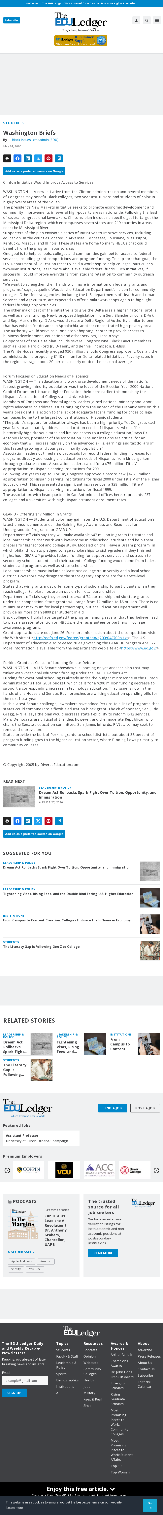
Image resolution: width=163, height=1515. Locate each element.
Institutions (13, 915)
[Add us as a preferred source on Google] (59, 158)
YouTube (35, 1269)
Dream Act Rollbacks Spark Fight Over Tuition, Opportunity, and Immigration (98, 795)
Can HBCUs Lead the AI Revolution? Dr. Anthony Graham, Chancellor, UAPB (56, 1230)
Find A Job (113, 1108)
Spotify (16, 1269)
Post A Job (145, 1108)
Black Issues (21, 140)
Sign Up (14, 1393)
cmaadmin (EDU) (45, 140)
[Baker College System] (134, 1170)
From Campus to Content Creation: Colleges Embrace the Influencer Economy (67, 920)
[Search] (147, 20)
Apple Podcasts (21, 1261)
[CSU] (28, 1170)
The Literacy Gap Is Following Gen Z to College (41, 947)
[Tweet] (38, 158)
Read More (103, 1253)
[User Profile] (136, 20)
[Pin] (48, 158)
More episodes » (21, 1252)
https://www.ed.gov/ (139, 648)
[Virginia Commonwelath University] (64, 1170)
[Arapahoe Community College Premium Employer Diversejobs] (99, 1170)
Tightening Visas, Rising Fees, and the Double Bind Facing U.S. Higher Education (68, 894)
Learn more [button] (14, 1507)
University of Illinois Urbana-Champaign (37, 1141)
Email (6, 1372)
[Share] (17, 158)
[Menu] (157, 20)
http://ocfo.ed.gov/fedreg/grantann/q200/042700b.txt (80, 637)
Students (13, 122)
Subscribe (12, 20)
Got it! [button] (150, 1505)
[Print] (7, 158)
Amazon (45, 1261)
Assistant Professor (22, 1135)
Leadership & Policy (55, 787)
